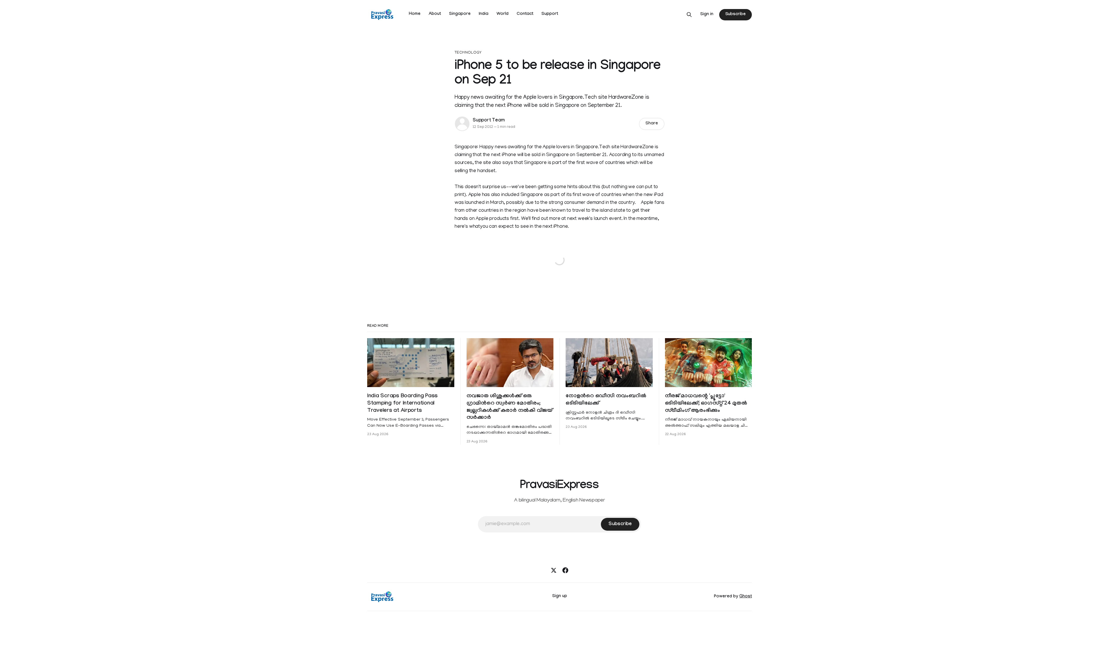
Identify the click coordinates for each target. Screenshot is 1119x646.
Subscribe (735, 14)
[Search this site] (689, 14)
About (435, 14)
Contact (525, 14)
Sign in (706, 14)
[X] (554, 570)
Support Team (489, 120)
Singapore (460, 14)
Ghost (745, 596)
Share (651, 123)
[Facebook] (565, 570)
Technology (468, 53)
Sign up (559, 596)
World (503, 14)
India (483, 14)
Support (549, 14)
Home (414, 14)
